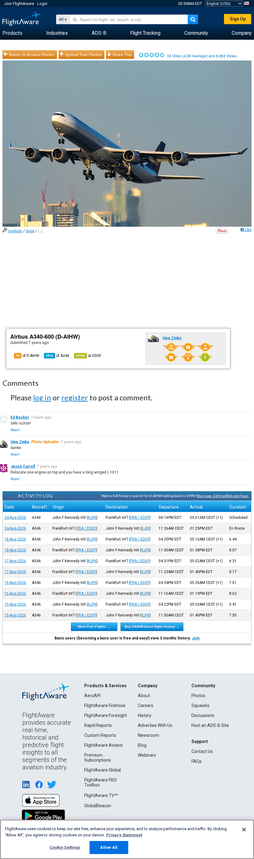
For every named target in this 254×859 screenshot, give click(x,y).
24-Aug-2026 (15, 517)
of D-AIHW (27, 356)
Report (15, 430)
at (88, 356)
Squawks (200, 705)
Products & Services (105, 685)
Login (42, 3)
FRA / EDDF (139, 517)
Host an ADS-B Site (210, 725)
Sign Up (238, 18)
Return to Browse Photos (32, 54)
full (40, 231)
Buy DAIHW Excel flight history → (152, 626)
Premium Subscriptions (97, 758)
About (144, 695)
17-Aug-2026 (15, 561)
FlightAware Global (102, 770)
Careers (145, 705)
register (74, 397)
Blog (142, 745)
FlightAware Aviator (103, 745)
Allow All (108, 847)
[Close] (244, 829)
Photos (198, 695)
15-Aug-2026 (15, 604)
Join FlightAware (19, 3)
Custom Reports (100, 735)
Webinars (147, 755)
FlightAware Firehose (104, 705)
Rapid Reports (98, 725)
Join (195, 638)
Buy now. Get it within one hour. (223, 495)
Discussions (202, 715)
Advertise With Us (155, 725)
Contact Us (202, 751)
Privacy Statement (124, 835)
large (30, 231)
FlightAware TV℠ (101, 795)
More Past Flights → (94, 626)
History (144, 715)
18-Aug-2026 (15, 539)
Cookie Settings (65, 847)
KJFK (92, 517)
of (57, 356)
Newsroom (148, 735)
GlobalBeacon (97, 805)
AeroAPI (92, 695)
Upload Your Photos (83, 54)
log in (42, 397)
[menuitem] (12, 33)
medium (15, 231)
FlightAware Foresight (105, 715)
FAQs (196, 761)
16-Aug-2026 (15, 583)
